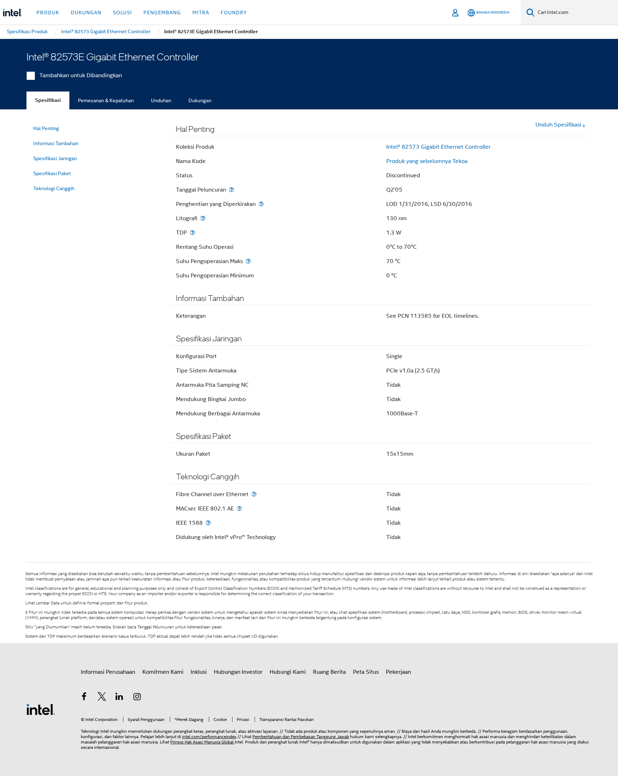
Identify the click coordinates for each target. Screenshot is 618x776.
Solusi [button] (122, 12)
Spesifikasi (48, 100)
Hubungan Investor (238, 672)
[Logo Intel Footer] (40, 709)
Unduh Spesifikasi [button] (558, 124)
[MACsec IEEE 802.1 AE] (239, 508)
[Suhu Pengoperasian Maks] (248, 261)
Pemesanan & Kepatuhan (106, 100)
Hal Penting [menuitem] (46, 128)
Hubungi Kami (288, 672)
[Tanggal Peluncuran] (231, 190)
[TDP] (192, 232)
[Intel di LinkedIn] (119, 697)
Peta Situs (366, 672)
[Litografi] (203, 218)
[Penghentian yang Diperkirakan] (261, 204)
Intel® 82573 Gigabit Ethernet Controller (438, 146)
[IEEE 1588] (208, 523)
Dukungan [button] (86, 12)
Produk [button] (47, 12)
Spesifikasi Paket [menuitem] (52, 173)
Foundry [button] (234, 12)
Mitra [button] (200, 12)
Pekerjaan (398, 672)
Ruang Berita (329, 672)
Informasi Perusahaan (108, 672)
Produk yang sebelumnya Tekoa (426, 161)
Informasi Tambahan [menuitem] (55, 143)
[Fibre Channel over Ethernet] (254, 494)
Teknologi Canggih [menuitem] (53, 188)
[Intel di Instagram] (137, 697)
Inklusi (199, 672)
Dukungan (199, 100)
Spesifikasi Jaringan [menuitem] (55, 158)
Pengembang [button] (162, 12)
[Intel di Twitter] (102, 697)
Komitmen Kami (162, 672)
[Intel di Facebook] (84, 697)
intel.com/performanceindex (209, 736)
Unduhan (161, 100)
